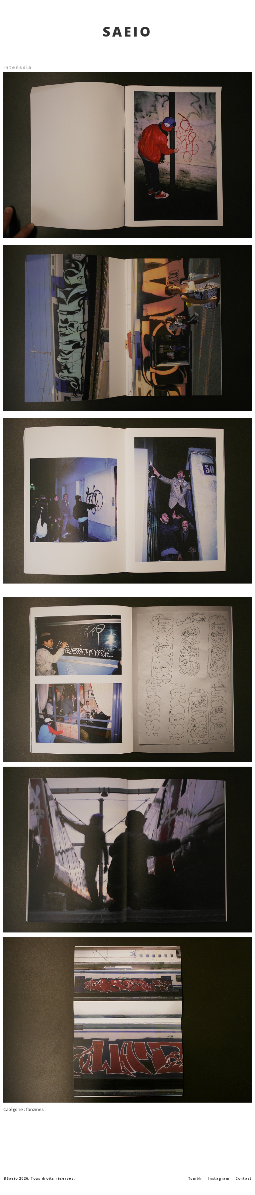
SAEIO (127, 31)
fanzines (35, 1109)
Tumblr (195, 1178)
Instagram (218, 1178)
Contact (243, 1178)
